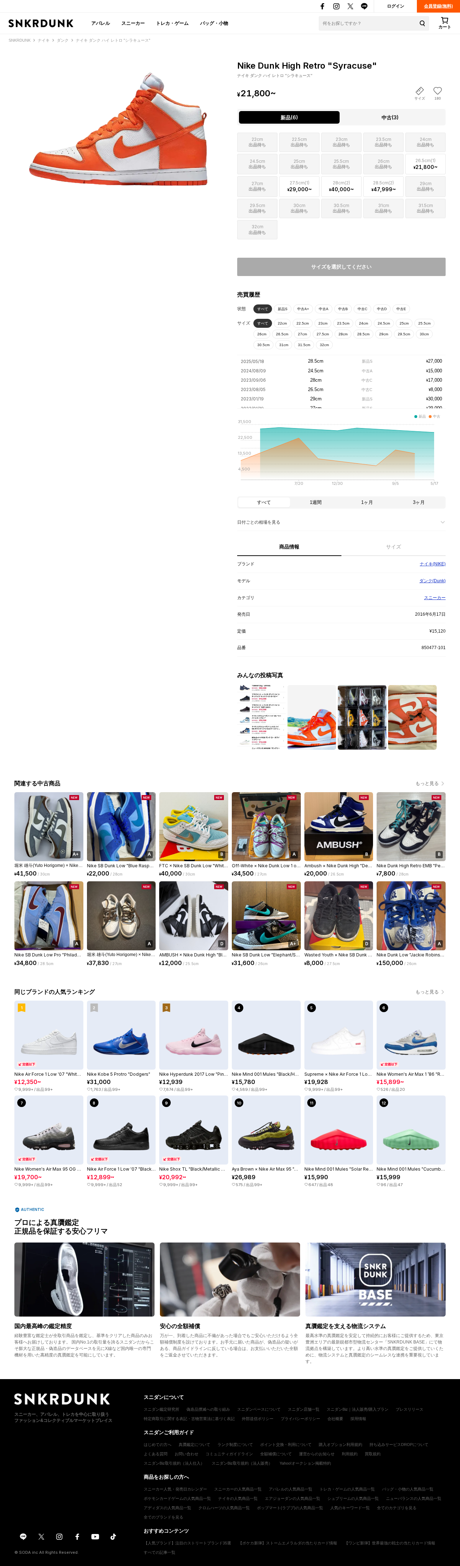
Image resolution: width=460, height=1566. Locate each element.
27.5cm (323, 334)
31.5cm (304, 345)
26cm (261, 334)
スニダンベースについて (259, 1409)
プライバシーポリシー (300, 1418)
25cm (404, 323)
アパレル (100, 23)
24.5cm (384, 323)
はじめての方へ (157, 1444)
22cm (282, 323)
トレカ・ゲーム (172, 23)
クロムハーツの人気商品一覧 (224, 1508)
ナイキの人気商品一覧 (238, 1498)
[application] (341, 455)
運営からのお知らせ (317, 1454)
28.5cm (363, 334)
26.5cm (282, 334)
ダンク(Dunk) (432, 580)
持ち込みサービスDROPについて (398, 1444)
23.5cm (343, 323)
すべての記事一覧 (159, 1552)
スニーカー (133, 23)
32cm (324, 345)
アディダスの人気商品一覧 (167, 1508)
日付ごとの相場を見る (258, 522)
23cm (322, 323)
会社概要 (335, 1418)
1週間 (316, 502)
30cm (424, 334)
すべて (262, 309)
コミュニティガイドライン (229, 1454)
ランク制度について (235, 1444)
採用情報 (358, 1418)
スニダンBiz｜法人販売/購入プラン (357, 1409)
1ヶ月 (367, 502)
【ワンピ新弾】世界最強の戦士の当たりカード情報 (389, 1543)
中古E (401, 309)
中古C (362, 309)
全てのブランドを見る (163, 1517)
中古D (382, 309)
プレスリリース (409, 1409)
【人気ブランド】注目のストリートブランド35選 (187, 1543)
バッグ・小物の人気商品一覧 (407, 1489)
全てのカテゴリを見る (397, 1508)
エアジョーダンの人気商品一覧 (292, 1498)
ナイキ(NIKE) (433, 563)
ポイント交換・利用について (286, 1444)
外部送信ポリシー (257, 1418)
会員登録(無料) (438, 6)
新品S (283, 309)
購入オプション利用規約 (340, 1444)
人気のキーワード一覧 (350, 1508)
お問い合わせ (186, 1454)
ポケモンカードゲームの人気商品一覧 (177, 1498)
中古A (323, 309)
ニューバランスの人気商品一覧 (413, 1498)
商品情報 (289, 547)
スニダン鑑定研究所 (161, 1409)
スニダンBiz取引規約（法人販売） (242, 1463)
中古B (343, 309)
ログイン (395, 6)
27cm (302, 334)
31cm (283, 345)
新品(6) (289, 117)
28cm (343, 334)
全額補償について (276, 1454)
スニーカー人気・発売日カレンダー (175, 1489)
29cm (383, 334)
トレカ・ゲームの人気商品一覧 (347, 1489)
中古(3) (390, 117)
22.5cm (302, 323)
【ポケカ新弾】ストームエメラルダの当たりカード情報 (287, 1543)
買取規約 (373, 1454)
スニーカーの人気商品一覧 (238, 1489)
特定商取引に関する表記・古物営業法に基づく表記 (189, 1418)
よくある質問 (155, 1454)
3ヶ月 (419, 502)
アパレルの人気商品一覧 (290, 1489)
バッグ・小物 (214, 23)
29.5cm (404, 334)
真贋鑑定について (194, 1444)
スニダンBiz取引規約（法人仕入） (174, 1463)
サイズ (393, 547)
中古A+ (303, 309)
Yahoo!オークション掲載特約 (305, 1463)
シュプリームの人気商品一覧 (353, 1498)
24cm (363, 323)
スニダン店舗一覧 (303, 1409)
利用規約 (350, 1454)
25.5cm (424, 323)
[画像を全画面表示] (118, 122)
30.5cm (263, 345)
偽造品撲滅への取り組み (208, 1409)
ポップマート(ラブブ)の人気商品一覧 (290, 1508)
